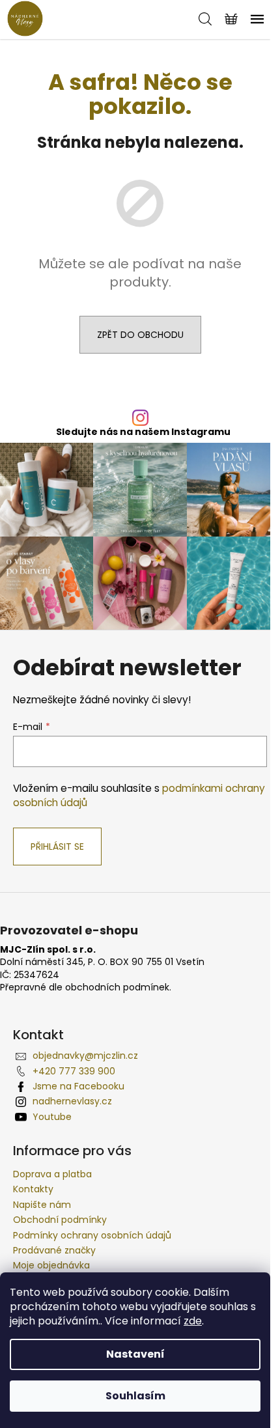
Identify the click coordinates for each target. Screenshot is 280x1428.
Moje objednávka (51, 1265)
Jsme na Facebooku (78, 1086)
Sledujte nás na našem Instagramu (143, 431)
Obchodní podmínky (60, 1219)
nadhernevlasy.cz (72, 1101)
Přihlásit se (57, 846)
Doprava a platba (52, 1174)
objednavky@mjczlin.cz (85, 1055)
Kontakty (33, 1189)
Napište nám (42, 1204)
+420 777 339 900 (74, 1071)
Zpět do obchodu (140, 334)
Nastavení (135, 1354)
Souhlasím (135, 1395)
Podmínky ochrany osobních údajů (92, 1235)
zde (193, 1320)
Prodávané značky (54, 1250)
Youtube (52, 1116)
